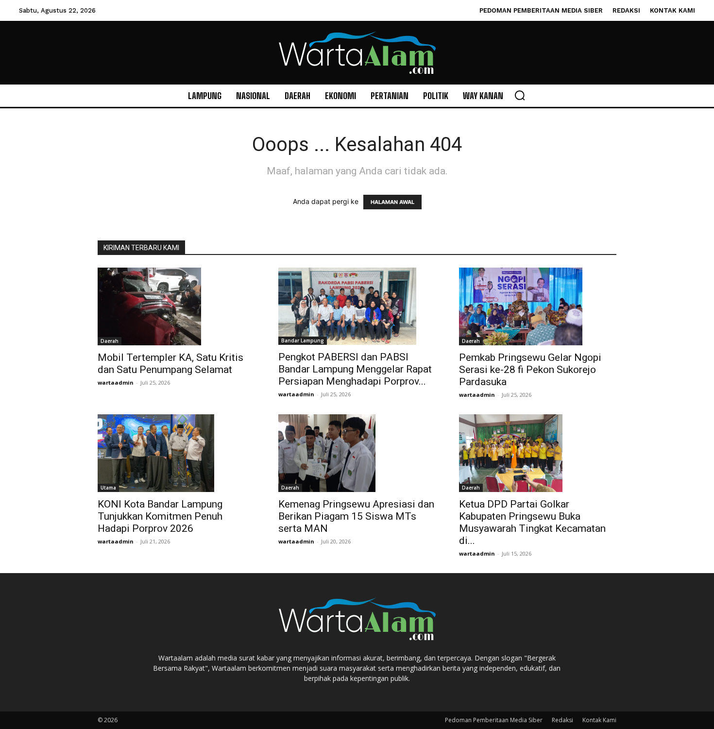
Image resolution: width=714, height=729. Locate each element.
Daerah (110, 341)
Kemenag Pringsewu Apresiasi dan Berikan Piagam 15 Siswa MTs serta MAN (356, 516)
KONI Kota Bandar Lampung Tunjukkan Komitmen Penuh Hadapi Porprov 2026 (160, 516)
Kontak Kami (599, 720)
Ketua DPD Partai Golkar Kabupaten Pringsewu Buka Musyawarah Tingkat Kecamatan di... (532, 522)
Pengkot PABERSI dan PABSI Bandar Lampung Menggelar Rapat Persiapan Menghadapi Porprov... (355, 369)
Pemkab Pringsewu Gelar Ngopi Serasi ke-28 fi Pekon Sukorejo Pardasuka (530, 370)
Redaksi (562, 720)
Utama (108, 487)
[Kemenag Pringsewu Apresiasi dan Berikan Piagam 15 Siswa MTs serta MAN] (357, 453)
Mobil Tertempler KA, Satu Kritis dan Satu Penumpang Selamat (170, 363)
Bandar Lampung (302, 340)
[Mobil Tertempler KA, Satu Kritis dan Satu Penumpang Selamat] (176, 306)
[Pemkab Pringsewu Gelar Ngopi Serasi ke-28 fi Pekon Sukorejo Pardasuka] (537, 306)
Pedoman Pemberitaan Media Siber (494, 720)
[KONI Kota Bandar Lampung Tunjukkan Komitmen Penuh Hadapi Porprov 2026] (176, 453)
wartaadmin (116, 382)
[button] (519, 95)
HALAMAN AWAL (392, 202)
